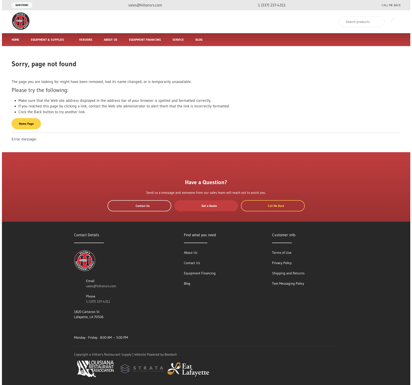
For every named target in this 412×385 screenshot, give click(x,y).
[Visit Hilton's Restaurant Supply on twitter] (94, 327)
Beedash (171, 354)
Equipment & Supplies (47, 40)
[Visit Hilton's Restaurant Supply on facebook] (85, 327)
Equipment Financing (145, 40)
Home (15, 40)
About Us (110, 40)
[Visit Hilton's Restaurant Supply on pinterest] (103, 327)
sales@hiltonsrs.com (101, 286)
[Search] (378, 21)
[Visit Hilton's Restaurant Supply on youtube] (76, 327)
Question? (22, 5)
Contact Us (143, 206)
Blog (199, 40)
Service (178, 40)
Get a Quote (209, 206)
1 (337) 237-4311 (98, 301)
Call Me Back (391, 5)
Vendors (85, 40)
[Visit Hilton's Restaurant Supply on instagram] (112, 327)
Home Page (26, 124)
